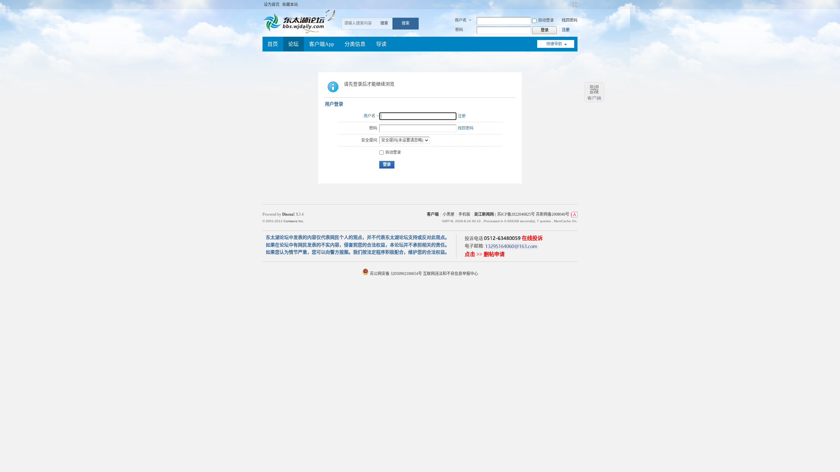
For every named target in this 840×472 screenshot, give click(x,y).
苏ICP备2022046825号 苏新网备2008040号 (533, 214)
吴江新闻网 (484, 214)
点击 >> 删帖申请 (485, 254)
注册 (566, 30)
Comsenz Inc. (294, 221)
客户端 (433, 214)
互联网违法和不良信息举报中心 (450, 273)
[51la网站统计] (575, 214)
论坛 (293, 44)
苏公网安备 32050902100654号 (396, 273)
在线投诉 (532, 238)
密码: (373, 128)
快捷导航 (554, 44)
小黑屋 (448, 214)
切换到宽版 (574, 5)
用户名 (461, 20)
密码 (459, 30)
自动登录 (546, 20)
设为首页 (272, 4)
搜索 (384, 23)
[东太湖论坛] (295, 31)
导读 (381, 44)
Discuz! (288, 214)
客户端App (321, 44)
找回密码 (570, 20)
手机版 (464, 214)
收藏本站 (290, 4)
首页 (272, 44)
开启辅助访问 (568, 5)
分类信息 (355, 44)
